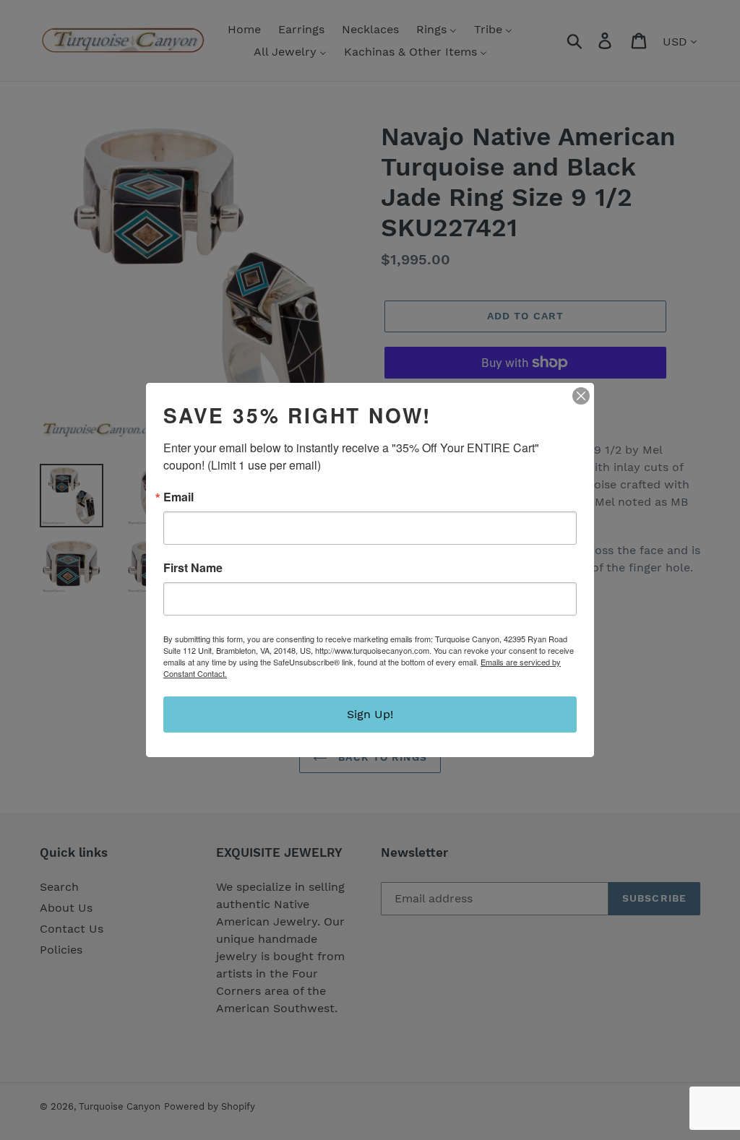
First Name (193, 568)
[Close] (581, 396)
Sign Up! (370, 714)
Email (178, 497)
